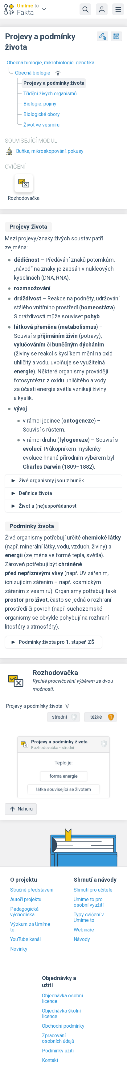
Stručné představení (31, 890)
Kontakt (50, 1060)
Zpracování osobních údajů (58, 1038)
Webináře (84, 930)
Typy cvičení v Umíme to (89, 917)
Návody (82, 939)
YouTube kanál (25, 939)
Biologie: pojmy (39, 104)
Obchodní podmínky (63, 1026)
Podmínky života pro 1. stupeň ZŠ (56, 642)
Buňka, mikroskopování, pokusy (50, 151)
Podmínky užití (58, 1051)
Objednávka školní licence (61, 1013)
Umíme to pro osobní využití (89, 902)
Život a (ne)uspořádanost (47, 506)
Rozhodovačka (23, 198)
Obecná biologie (32, 73)
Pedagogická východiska (24, 912)
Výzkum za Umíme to (30, 927)
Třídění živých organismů (50, 94)
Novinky (18, 949)
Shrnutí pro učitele (93, 890)
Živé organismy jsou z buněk (51, 481)
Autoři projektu (25, 899)
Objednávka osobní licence (62, 998)
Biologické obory (41, 114)
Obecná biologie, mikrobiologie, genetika (50, 63)
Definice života (35, 493)
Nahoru (25, 809)
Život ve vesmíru (41, 125)
